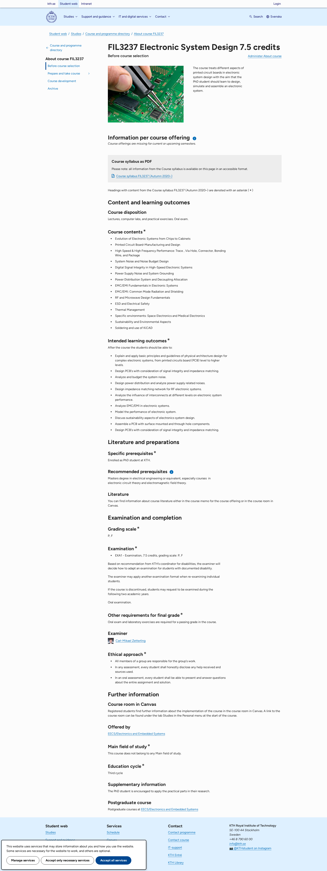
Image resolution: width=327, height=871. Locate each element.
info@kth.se (237, 843)
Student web (68, 3)
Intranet (86, 3)
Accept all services (113, 860)
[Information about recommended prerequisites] (172, 472)
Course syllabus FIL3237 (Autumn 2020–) (144, 176)
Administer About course (265, 56)
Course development (62, 81)
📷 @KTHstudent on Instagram (250, 848)
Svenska (276, 16)
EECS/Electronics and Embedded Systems (136, 733)
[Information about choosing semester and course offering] (195, 138)
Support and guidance (60, 840)
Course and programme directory (107, 34)
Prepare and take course (64, 73)
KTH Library (176, 862)
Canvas (112, 840)
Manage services (23, 860)
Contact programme (181, 832)
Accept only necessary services (67, 860)
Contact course (178, 840)
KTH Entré (175, 855)
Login (277, 3)
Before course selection (64, 66)
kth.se (51, 3)
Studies (76, 34)
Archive (53, 88)
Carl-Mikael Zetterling (131, 640)
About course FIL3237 (149, 34)
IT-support (175, 847)
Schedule (113, 832)
